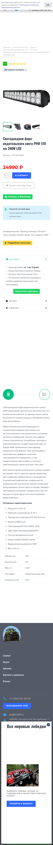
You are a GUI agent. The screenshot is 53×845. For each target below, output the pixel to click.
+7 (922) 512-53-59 (19, 698)
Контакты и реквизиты (13, 674)
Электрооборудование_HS (15, 50)
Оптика (33, 50)
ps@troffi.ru (16, 714)
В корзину (21, 175)
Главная (6, 47)
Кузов (32, 47)
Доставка (7, 668)
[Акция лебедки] (26, 775)
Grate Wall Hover (20, 47)
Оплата (6, 662)
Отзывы (6, 681)
